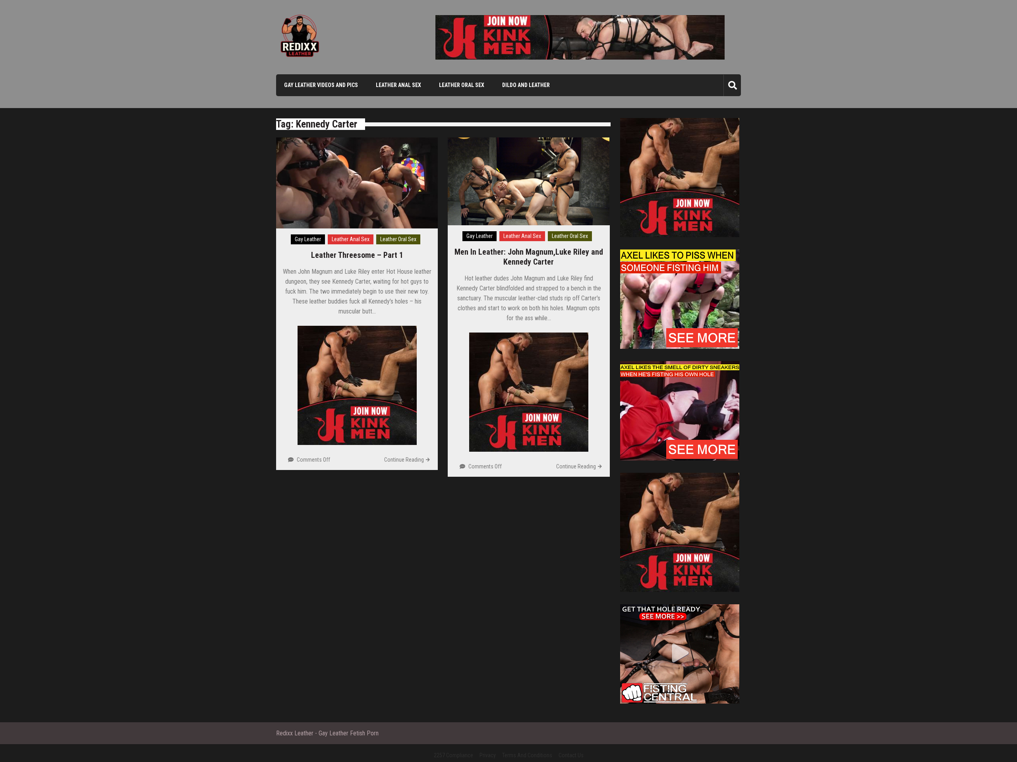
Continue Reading (404, 459)
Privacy (487, 755)
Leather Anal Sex (398, 85)
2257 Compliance (453, 755)
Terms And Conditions (527, 755)
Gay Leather (308, 239)
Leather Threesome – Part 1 (357, 255)
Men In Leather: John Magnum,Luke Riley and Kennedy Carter (528, 257)
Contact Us (571, 755)
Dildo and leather (526, 85)
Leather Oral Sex (461, 85)
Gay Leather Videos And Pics (321, 85)
